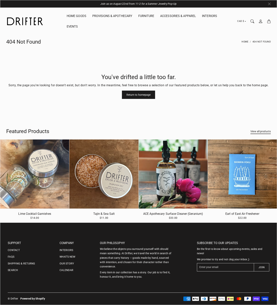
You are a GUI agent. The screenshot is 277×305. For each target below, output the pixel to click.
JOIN (262, 267)
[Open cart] (269, 21)
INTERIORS (209, 16)
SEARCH (13, 270)
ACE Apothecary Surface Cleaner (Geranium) (173, 214)
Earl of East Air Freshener (242, 214)
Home (245, 41)
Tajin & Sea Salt (104, 214)
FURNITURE (146, 16)
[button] (270, 181)
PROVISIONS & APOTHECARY (112, 16)
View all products (260, 131)
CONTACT (14, 250)
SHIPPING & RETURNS (21, 263)
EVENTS (72, 26)
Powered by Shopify (32, 298)
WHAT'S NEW (67, 256)
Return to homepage (138, 94)
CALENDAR (66, 270)
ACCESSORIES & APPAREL (178, 16)
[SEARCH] (252, 21)
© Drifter (13, 298)
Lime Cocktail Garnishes (34, 214)
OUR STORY (67, 263)
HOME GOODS (76, 16)
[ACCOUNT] (260, 21)
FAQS (11, 256)
